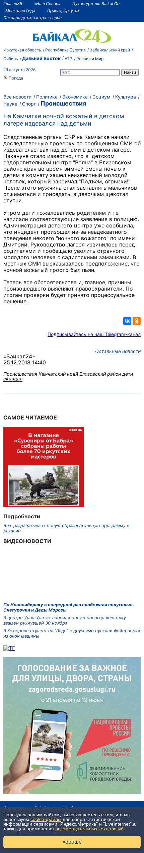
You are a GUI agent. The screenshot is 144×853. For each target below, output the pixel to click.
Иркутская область (22, 49)
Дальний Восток (41, 58)
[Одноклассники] (137, 321)
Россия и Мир (89, 58)
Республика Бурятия (65, 49)
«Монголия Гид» (19, 10)
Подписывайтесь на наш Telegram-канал (94, 334)
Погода (15, 77)
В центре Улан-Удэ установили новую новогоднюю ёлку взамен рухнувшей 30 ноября (64, 620)
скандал (12, 378)
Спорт (29, 104)
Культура (125, 97)
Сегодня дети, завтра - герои (32, 17)
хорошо (72, 842)
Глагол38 (12, 3)
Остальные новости (118, 351)
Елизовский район (100, 374)
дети (127, 374)
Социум (101, 97)
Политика (47, 97)
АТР (68, 58)
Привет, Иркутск (63, 10)
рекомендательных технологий (89, 828)
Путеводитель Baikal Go (96, 3)
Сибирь (10, 58)
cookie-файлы (45, 819)
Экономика (75, 97)
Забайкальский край (110, 49)
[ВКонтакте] (127, 321)
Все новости (17, 97)
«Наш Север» (47, 3)
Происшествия (63, 103)
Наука (10, 104)
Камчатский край (58, 374)
